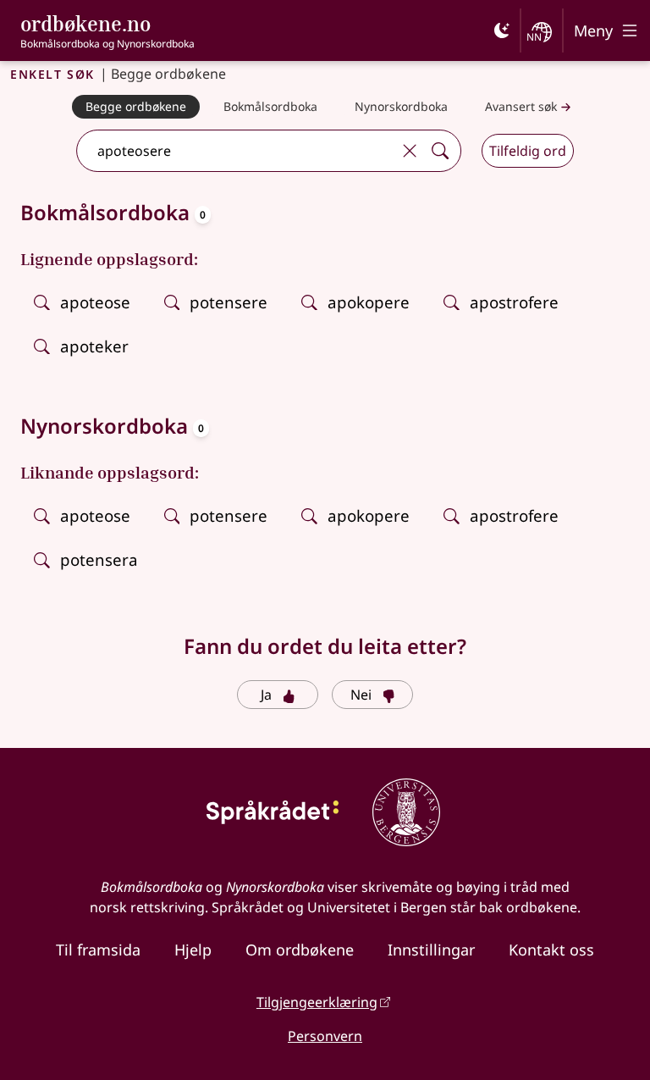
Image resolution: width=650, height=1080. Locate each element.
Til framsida (98, 949)
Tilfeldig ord (527, 150)
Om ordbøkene (299, 949)
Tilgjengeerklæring (316, 1002)
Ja (266, 694)
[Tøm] (409, 151)
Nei (361, 694)
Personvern (325, 1036)
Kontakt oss (551, 949)
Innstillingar (431, 949)
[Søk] (440, 151)
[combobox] (236, 150)
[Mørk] (502, 30)
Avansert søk (521, 106)
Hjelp (193, 949)
